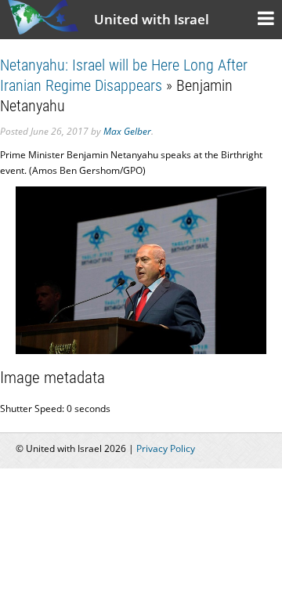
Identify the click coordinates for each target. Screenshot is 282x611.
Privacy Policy (165, 448)
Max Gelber (127, 131)
